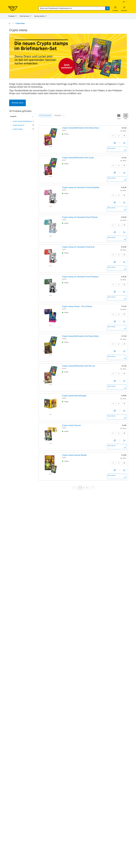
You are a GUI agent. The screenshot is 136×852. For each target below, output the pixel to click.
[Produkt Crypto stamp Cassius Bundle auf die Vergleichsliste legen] (115, 470)
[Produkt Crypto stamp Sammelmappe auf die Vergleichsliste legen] (115, 410)
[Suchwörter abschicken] (107, 8)
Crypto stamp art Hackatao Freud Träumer (80, 217)
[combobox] (74, 8)
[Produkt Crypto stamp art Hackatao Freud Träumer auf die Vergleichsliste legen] (115, 232)
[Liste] (125, 115)
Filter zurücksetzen (46, 115)
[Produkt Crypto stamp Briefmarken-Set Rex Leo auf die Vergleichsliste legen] (115, 381)
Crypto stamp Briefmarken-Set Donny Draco (80, 128)
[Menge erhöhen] (124, 136)
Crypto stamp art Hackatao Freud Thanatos (80, 277)
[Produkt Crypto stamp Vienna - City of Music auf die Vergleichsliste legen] (115, 321)
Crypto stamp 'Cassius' (71, 425)
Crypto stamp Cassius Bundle (74, 455)
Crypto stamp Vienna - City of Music (77, 306)
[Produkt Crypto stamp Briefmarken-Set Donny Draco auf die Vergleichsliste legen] (115, 143)
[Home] (9, 23)
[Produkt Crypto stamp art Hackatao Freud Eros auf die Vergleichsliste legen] (115, 262)
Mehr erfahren (112, 148)
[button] (115, 8)
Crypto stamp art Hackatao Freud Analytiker (80, 187)
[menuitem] (12, 16)
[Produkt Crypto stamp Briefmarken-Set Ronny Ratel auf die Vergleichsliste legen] (115, 351)
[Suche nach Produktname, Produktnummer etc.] (107, 8)
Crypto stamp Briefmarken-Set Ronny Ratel (80, 336)
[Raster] (118, 115)
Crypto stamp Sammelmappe (74, 396)
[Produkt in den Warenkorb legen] (124, 143)
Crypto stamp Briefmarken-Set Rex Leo (78, 366)
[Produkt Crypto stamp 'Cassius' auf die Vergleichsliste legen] (115, 440)
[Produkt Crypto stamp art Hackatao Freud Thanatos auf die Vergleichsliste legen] (115, 292)
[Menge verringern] (113, 136)
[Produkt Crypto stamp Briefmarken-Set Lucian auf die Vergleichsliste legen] (115, 172)
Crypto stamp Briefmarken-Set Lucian (78, 158)
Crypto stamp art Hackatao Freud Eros (78, 247)
